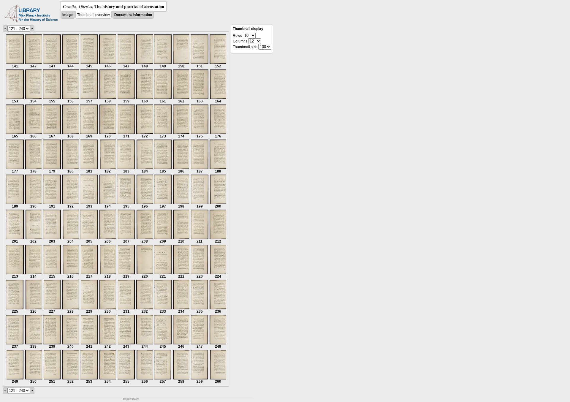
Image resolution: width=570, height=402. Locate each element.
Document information (133, 15)
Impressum (131, 399)
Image (67, 15)
